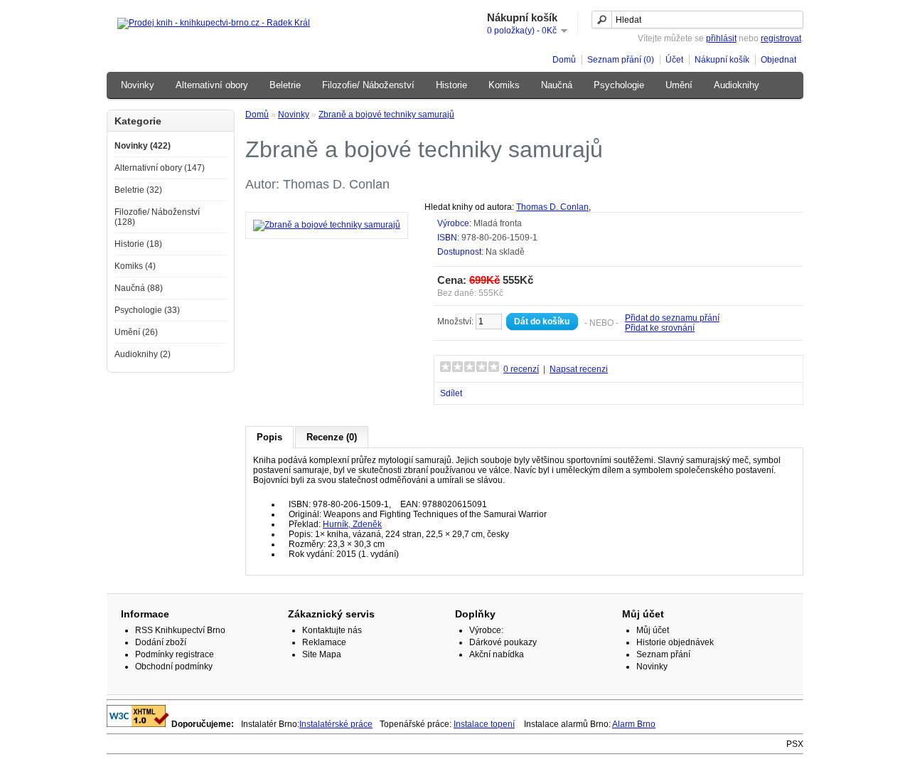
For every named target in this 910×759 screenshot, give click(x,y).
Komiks (504, 85)
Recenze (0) (331, 437)
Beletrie (285, 85)
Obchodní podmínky (174, 667)
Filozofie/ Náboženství (368, 85)
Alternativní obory (212, 85)
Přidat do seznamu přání (672, 318)
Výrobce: (486, 630)
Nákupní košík (722, 60)
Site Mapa (321, 654)
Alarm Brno (633, 724)
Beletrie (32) (138, 190)
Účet (674, 60)
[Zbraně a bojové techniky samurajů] (326, 225)
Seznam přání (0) (620, 60)
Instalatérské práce (336, 724)
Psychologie (619, 85)
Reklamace (324, 642)
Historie (451, 85)
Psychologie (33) (147, 310)
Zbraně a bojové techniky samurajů (386, 115)
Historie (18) (138, 244)
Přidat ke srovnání (660, 328)
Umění (678, 85)
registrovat (781, 38)
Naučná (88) (138, 288)
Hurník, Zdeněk (352, 524)
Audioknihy (736, 85)
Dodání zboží (160, 642)
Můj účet (652, 630)
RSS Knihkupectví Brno (180, 630)
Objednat (778, 60)
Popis (269, 437)
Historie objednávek (675, 642)
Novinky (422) (142, 146)
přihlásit (721, 38)
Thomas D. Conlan (552, 207)
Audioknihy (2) (142, 354)
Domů (564, 60)
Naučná (556, 85)
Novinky (137, 85)
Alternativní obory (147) (159, 168)
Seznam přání (663, 654)
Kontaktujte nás (332, 630)
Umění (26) (136, 332)
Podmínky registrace (174, 654)
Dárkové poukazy (503, 642)
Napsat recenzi (579, 369)
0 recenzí (521, 369)
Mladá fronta (497, 223)
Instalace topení (484, 724)
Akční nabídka (496, 654)
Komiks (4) (135, 266)
